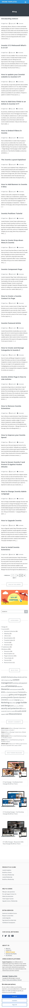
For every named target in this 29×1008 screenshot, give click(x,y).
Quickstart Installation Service (9, 913)
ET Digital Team (4, 23)
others (14, 702)
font (6, 692)
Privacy (4, 980)
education (19, 686)
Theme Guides (8, 658)
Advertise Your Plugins (11, 953)
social (24, 711)
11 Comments (21, 81)
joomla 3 (10, 697)
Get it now (10, 770)
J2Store (6, 636)
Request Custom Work (7, 915)
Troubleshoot (5, 647)
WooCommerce (8, 662)
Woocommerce (15, 714)
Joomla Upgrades (6, 918)
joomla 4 (17, 697)
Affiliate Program (10, 952)
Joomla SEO (11, 700)
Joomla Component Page (11, 269)
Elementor (7, 651)
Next (14, 577)
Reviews (21, 706)
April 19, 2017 (13, 274)
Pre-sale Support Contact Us (9, 894)
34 (17, 575)
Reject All (14, 1004)
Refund (19, 980)
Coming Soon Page (8, 680)
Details (19, 770)
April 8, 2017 (12, 525)
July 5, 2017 (12, 52)
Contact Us (8, 950)
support (3, 714)
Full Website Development (8, 922)
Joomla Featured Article (11, 323)
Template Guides (8, 640)
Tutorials (6, 642)
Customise (14, 1000)
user (7, 714)
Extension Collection (9, 631)
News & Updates (8, 638)
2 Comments (20, 108)
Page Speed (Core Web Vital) (9, 920)
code (2, 680)
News (10, 702)
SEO (20, 708)
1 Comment (20, 23)
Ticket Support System (7, 898)
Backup (9, 677)
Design (4, 627)
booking (14, 677)
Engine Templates (9, 2)
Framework (21, 692)
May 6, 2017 (12, 81)
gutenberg (4, 697)
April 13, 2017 (13, 442)
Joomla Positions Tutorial (11, 213)
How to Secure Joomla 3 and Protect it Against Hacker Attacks (13, 464)
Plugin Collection (8, 656)
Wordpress (5, 649)
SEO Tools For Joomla (10, 711)
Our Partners (9, 955)
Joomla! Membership (7, 877)
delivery (3, 686)
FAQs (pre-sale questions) (8, 891)
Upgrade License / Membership (9, 901)
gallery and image (15, 695)
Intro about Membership (8, 875)
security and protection (10, 708)
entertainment (14, 689)
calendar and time (22, 677)
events (20, 689)
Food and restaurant (12, 692)
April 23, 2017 (13, 191)
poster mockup (16, 705)
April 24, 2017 (13, 137)
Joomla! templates (6, 870)
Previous (7, 575)
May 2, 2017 (12, 108)
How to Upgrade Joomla (11, 520)
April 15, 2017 (13, 384)
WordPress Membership (8, 879)
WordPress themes (7, 872)
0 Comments (20, 52)
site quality (18, 711)
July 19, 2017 (13, 23)
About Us (8, 948)
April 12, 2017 (13, 498)
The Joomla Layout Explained (13, 160)
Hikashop (6, 633)
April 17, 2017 (13, 328)
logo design (22, 700)
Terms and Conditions (12, 980)
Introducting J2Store (9, 19)
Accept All (14, 996)
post (12, 706)
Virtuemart (7, 644)
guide (24, 695)
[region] (14, 995)
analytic (4, 677)
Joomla (4, 629)
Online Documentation (7, 896)
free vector (7, 694)
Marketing (5, 702)
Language (16, 700)
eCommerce (11, 686)
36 (24, 575)
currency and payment (20, 683)
